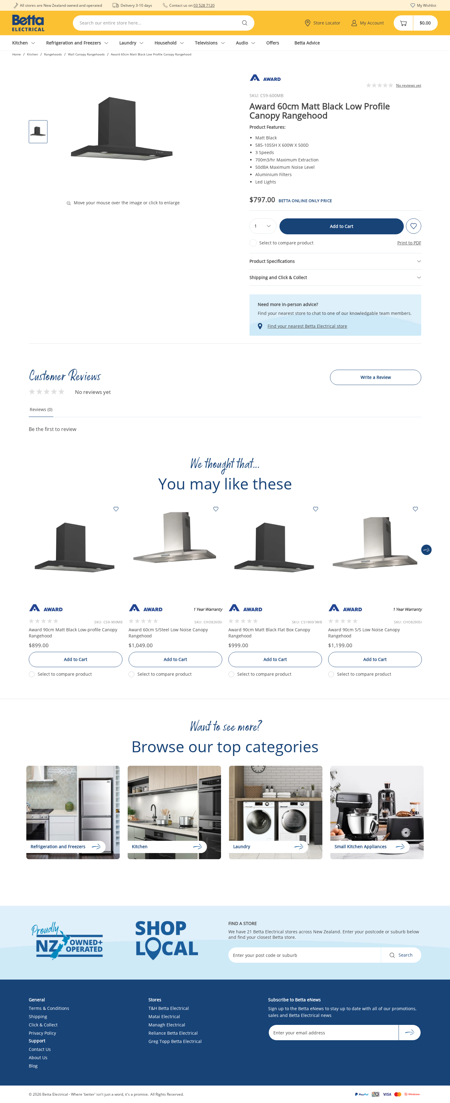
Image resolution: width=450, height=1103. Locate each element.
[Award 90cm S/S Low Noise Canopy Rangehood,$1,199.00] (375, 550)
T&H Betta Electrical (168, 1008)
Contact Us (40, 1049)
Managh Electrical (166, 1025)
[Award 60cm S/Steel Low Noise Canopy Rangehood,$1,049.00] (175, 550)
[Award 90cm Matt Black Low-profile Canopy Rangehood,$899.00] (75, 550)
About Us (38, 1057)
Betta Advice (307, 43)
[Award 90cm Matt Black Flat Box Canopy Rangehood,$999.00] (275, 550)
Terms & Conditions (49, 1008)
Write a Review (376, 377)
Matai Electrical (164, 1016)
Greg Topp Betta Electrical (175, 1041)
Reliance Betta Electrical (173, 1033)
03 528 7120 (204, 5)
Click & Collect (43, 1025)
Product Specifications (272, 261)
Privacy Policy (42, 1033)
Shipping (38, 1016)
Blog (33, 1066)
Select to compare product (286, 243)
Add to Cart (341, 226)
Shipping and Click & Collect (278, 277)
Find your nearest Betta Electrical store (307, 326)
